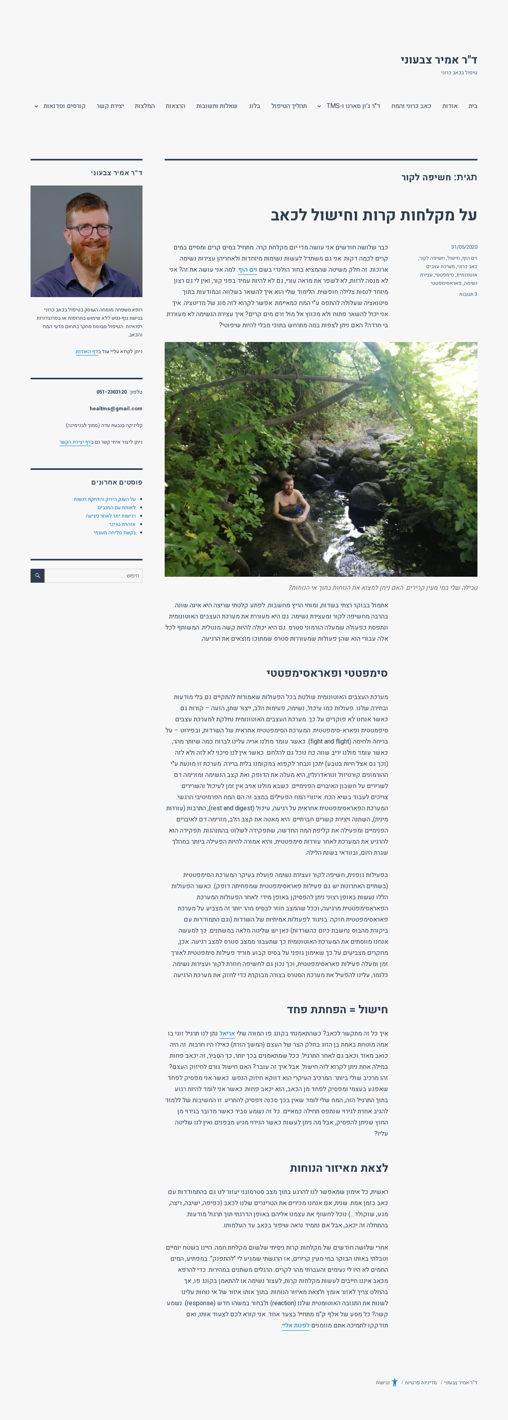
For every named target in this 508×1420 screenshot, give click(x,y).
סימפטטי (444, 274)
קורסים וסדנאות (65, 106)
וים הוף (247, 269)
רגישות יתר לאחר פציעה (111, 516)
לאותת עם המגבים (117, 507)
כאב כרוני (467, 266)
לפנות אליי (296, 1325)
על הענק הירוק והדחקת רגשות (105, 499)
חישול (453, 258)
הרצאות (175, 106)
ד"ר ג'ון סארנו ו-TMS (353, 106)
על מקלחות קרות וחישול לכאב (374, 215)
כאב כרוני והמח (411, 106)
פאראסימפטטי (446, 283)
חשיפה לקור (432, 258)
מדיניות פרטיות (421, 1382)
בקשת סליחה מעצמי (115, 532)
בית (473, 106)
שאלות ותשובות (217, 106)
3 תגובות (468, 294)
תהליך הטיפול (289, 106)
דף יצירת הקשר (75, 442)
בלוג (254, 106)
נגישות (383, 1382)
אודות (450, 106)
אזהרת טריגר (122, 524)
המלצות (145, 106)
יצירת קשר (110, 106)
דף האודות (87, 351)
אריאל (227, 1033)
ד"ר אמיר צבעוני (439, 60)
